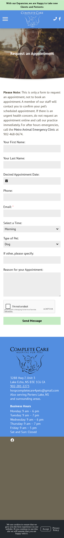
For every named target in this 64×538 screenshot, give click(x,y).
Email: (8, 207)
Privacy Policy (56, 529)
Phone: (7, 191)
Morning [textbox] (10, 229)
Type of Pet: (11, 238)
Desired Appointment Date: (21, 174)
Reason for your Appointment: (23, 270)
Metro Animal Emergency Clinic (34, 129)
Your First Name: (14, 142)
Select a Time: (12, 223)
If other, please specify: (18, 253)
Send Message (32, 321)
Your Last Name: (14, 158)
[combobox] (32, 229)
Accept (45, 529)
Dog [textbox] (7, 244)
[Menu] (5, 19)
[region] (32, 54)
